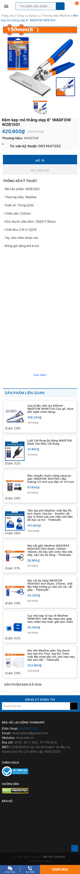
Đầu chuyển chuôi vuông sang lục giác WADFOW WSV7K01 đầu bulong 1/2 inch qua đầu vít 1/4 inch (50, 478)
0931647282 (49, 146)
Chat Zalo (10, 872)
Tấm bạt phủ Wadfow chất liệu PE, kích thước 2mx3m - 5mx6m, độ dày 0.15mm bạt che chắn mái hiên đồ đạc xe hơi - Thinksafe (50, 515)
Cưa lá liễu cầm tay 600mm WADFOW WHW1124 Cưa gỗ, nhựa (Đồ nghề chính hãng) (50, 408)
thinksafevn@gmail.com (30, 734)
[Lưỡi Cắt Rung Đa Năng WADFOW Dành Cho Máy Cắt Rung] (14, 449)
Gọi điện (30, 872)
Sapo (48, 861)
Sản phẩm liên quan (24, 393)
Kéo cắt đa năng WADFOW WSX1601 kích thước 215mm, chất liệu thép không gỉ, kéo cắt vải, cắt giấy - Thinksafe (49, 585)
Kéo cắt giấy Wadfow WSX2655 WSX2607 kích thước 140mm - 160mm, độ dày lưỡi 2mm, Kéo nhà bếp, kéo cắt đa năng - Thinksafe (49, 550)
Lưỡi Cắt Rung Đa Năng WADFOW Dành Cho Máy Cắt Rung (49, 442)
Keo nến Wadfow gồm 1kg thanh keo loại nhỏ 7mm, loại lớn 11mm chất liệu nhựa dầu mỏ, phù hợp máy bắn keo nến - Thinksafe (51, 655)
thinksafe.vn (25, 738)
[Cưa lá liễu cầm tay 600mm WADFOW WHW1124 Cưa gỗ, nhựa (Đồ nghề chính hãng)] (14, 414)
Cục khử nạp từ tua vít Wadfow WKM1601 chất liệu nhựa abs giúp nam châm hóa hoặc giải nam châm (50, 619)
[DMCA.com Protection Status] (15, 791)
